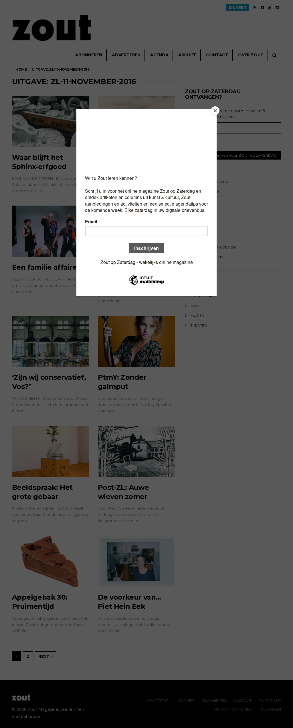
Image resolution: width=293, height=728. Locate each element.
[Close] (215, 110)
